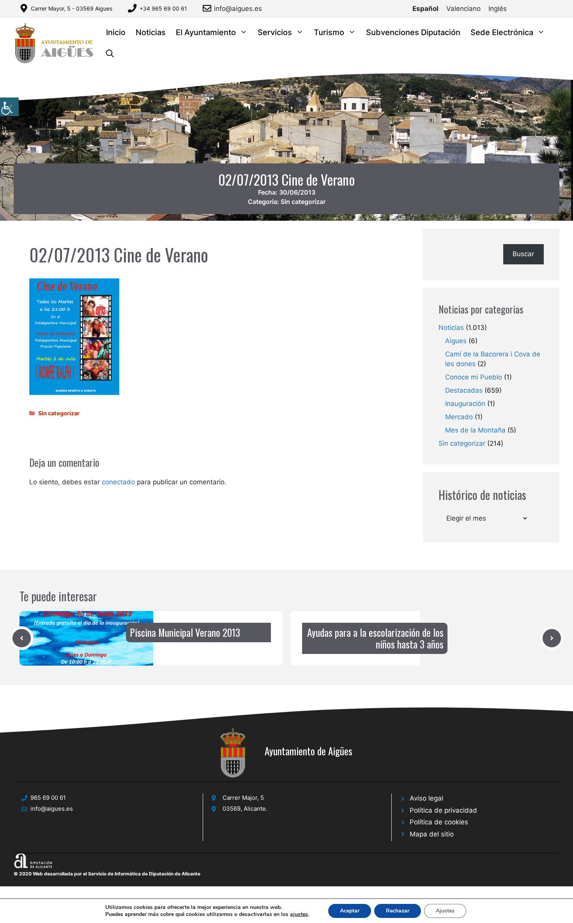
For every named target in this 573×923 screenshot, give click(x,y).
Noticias (151, 32)
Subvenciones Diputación (413, 32)
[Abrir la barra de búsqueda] (110, 54)
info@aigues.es (238, 8)
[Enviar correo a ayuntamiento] (208, 8)
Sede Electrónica (501, 32)
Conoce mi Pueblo (473, 377)
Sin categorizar (303, 202)
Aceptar (349, 910)
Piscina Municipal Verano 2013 (185, 632)
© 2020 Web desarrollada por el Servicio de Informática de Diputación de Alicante (107, 874)
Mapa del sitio (432, 834)
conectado (118, 482)
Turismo (329, 32)
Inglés (497, 8)
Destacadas (464, 390)
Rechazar (397, 910)
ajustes (299, 914)
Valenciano (463, 8)
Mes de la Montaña (475, 430)
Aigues (456, 341)
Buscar (523, 254)
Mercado (459, 417)
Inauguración (465, 403)
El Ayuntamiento (206, 32)
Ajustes (445, 910)
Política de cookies (439, 822)
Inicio (116, 32)
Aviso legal (426, 798)
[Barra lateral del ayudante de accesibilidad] (9, 106)
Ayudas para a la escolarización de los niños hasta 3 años (375, 638)
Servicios (275, 32)
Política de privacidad (443, 810)
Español (425, 8)
